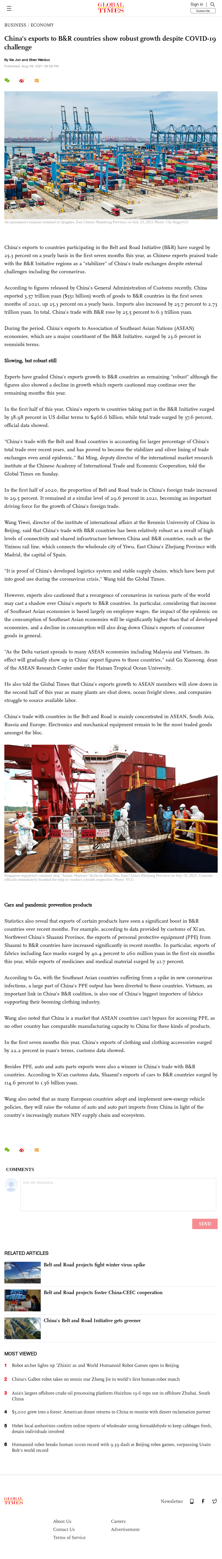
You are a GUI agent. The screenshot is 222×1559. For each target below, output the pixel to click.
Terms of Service (69, 1537)
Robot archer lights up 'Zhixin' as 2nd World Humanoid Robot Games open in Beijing (95, 1365)
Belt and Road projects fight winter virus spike (94, 1264)
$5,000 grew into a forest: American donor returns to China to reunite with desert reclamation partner (111, 1412)
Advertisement (125, 1529)
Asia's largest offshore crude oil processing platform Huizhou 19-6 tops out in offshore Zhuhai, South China (111, 1396)
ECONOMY (42, 25)
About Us (62, 1521)
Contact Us (64, 1529)
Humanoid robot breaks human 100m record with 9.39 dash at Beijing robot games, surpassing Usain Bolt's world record (111, 1447)
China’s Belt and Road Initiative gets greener (92, 1320)
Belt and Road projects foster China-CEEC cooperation (103, 1292)
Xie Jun (15, 60)
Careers (118, 1521)
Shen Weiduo (39, 60)
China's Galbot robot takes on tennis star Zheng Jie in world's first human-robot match (96, 1379)
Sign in (196, 4)
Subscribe (203, 10)
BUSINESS (15, 25)
